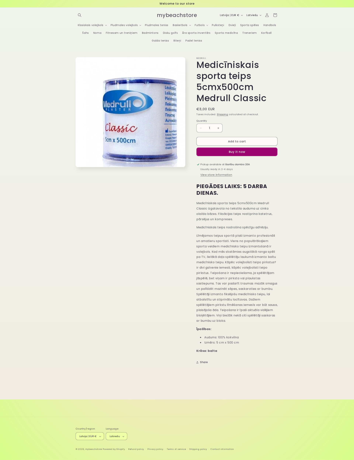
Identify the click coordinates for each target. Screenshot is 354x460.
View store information (216, 175)
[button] (80, 15)
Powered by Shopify (114, 449)
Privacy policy (155, 449)
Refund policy (136, 449)
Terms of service (176, 449)
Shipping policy (198, 449)
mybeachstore (93, 449)
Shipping (222, 114)
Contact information (222, 449)
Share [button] (204, 362)
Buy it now (237, 152)
